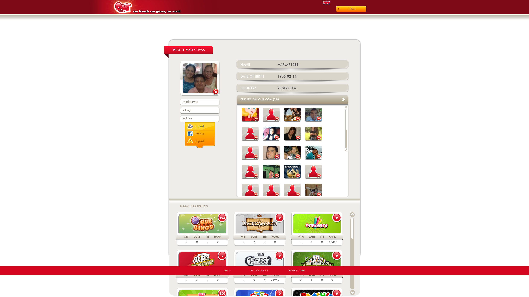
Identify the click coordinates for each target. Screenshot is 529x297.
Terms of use (296, 270)
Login (352, 9)
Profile (199, 134)
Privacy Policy (259, 270)
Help (227, 270)
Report (199, 141)
